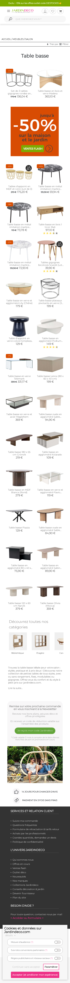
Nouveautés (19, 876)
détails (9, 935)
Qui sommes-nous (23, 859)
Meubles (18, 39)
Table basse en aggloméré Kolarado (50, 453)
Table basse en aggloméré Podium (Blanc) (50, 341)
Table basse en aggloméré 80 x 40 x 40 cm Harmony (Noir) (19, 568)
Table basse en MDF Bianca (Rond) (19, 491)
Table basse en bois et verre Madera (50, 92)
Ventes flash (19, 868)
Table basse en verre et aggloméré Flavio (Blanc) (50, 492)
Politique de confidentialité (28, 841)
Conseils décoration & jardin (28, 889)
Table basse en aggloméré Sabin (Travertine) (50, 568)
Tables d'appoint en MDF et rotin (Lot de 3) (19, 187)
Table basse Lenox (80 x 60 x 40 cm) (50, 377)
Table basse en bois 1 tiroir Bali (50, 226)
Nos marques (20, 880)
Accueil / (7, 39)
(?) (32, 942)
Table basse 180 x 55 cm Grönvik (19, 453)
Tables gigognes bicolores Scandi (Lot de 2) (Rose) (50, 265)
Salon (29, 39)
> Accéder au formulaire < (27, 918)
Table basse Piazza (19, 527)
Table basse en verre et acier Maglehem (19, 415)
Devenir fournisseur (24, 893)
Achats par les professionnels (29, 833)
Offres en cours (21, 864)
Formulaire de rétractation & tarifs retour (36, 829)
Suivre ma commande (25, 820)
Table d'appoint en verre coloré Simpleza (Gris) (19, 341)
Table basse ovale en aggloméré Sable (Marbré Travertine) (50, 417)
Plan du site (19, 897)
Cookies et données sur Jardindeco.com (23, 930)
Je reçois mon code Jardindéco (35, 730)
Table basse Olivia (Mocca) (50, 604)
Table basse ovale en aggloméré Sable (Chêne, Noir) (50, 530)
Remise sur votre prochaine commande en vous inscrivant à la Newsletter (35, 708)
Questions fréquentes (25, 825)
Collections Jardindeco (25, 885)
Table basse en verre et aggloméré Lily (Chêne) (19, 302)
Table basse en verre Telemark (19, 377)
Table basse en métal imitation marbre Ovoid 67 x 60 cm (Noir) (19, 227)
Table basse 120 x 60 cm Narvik (19, 604)
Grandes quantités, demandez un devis (34, 837)
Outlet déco (19, 872)
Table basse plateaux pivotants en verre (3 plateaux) (50, 303)
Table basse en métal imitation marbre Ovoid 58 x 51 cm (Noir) (50, 189)
